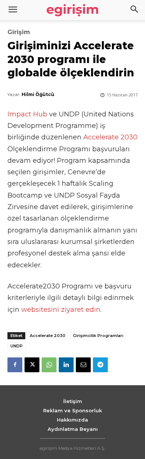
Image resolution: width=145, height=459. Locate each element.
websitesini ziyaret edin (60, 310)
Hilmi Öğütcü (38, 94)
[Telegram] (100, 364)
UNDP (16, 346)
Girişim (18, 32)
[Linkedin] (66, 364)
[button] (134, 10)
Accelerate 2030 (110, 137)
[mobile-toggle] (13, 10)
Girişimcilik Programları (98, 335)
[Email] (83, 364)
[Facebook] (14, 364)
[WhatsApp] (49, 364)
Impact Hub (27, 114)
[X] (32, 364)
